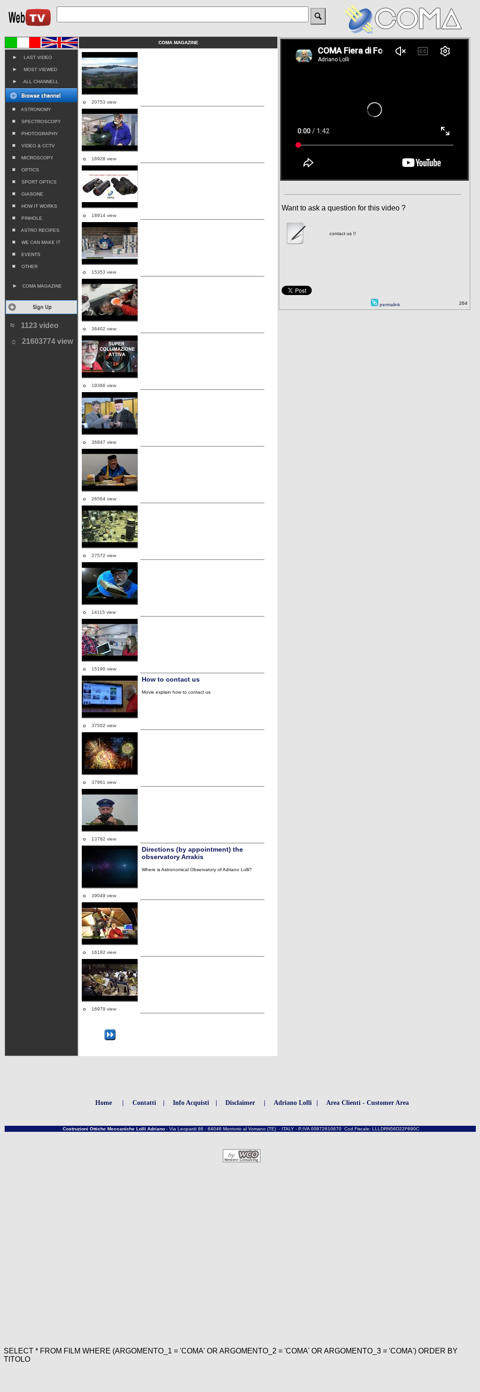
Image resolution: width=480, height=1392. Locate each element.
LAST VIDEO (32, 57)
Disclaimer (240, 1102)
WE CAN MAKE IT (36, 242)
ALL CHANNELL (35, 81)
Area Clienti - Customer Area (367, 1102)
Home (103, 1102)
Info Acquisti (191, 1102)
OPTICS (25, 169)
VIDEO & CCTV (33, 145)
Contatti (144, 1102)
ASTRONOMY (31, 109)
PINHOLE (27, 218)
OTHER (25, 266)
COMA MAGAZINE (37, 285)
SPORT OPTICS (34, 181)
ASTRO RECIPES (35, 230)
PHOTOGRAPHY (35, 133)
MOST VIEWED (34, 69)
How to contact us (171, 679)
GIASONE (27, 193)
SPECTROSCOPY (36, 121)
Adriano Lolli (293, 1102)
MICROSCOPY (32, 157)
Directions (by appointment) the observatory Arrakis (192, 853)
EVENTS (26, 254)
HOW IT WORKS (34, 206)
